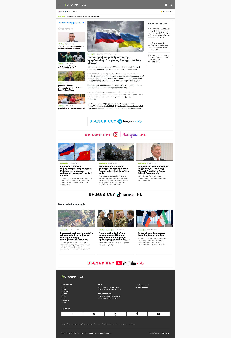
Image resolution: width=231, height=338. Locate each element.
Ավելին (64, 302)
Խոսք (63, 296)
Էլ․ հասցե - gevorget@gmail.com (109, 296)
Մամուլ (61, 44)
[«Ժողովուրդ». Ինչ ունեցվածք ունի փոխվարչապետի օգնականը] (71, 37)
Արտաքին (65, 291)
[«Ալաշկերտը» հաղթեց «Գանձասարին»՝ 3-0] (71, 56)
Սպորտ (61, 63)
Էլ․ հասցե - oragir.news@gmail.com (110, 289)
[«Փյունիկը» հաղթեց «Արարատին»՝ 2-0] (71, 98)
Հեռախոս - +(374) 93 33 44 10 (108, 298)
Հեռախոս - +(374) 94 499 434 (108, 287)
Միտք (63, 298)
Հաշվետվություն (141, 287)
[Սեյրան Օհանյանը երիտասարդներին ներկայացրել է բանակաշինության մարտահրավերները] (71, 76)
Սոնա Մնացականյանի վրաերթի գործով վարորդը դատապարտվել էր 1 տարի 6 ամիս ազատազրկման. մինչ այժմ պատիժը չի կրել (159, 33)
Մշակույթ (65, 300)
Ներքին (61, 83)
